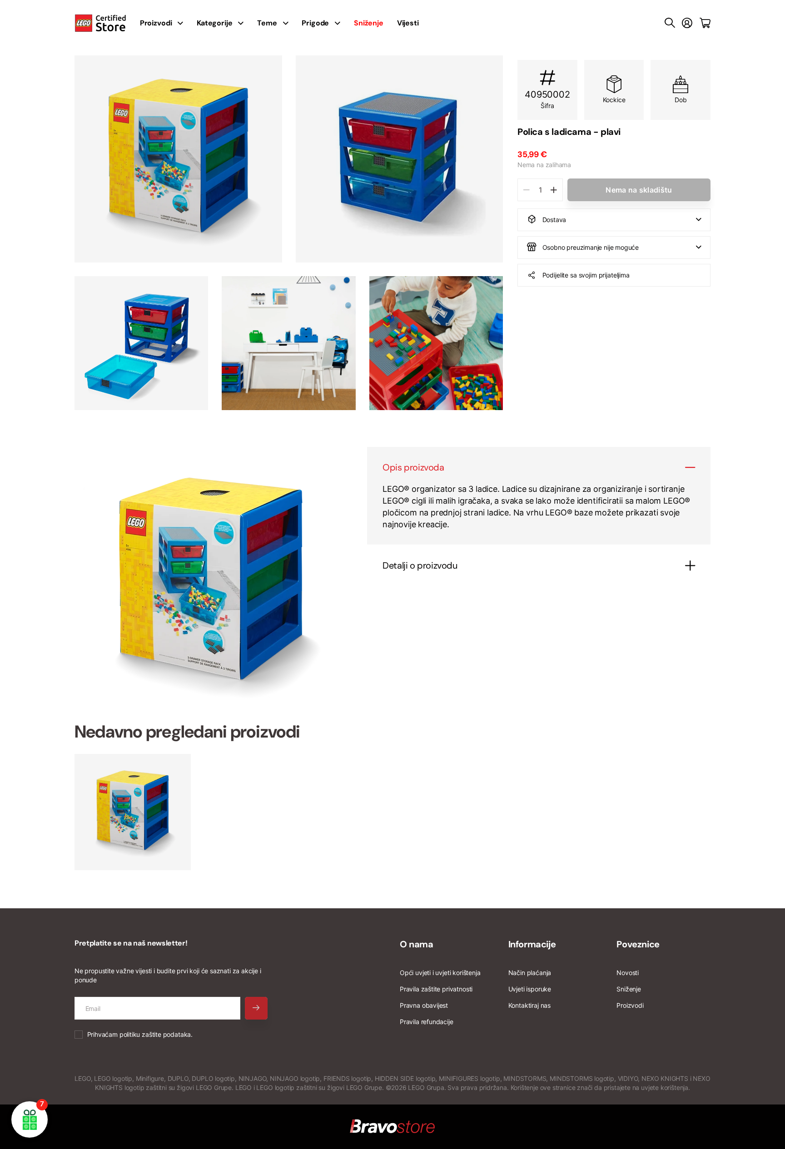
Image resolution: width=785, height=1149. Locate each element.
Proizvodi (629, 1005)
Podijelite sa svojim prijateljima (586, 274)
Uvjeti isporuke (529, 989)
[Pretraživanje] (670, 23)
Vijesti (408, 23)
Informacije (532, 944)
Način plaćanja (529, 972)
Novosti (627, 972)
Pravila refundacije (426, 1021)
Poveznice (637, 944)
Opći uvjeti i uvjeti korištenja (440, 972)
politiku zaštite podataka (155, 1034)
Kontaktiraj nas (529, 1005)
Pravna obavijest (424, 1005)
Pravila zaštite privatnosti (436, 989)
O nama (416, 944)
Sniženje (628, 989)
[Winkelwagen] (705, 23)
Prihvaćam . (140, 1034)
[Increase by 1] (553, 189)
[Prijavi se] (687, 23)
